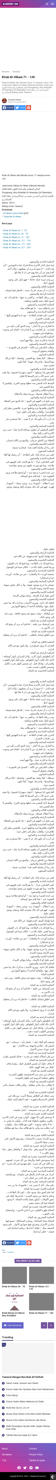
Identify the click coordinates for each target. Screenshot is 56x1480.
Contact (33, 1448)
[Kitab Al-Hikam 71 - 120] (41, 1301)
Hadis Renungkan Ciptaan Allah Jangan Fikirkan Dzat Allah (28, 1427)
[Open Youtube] (37, 1467)
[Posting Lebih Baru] (51, 1325)
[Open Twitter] (25, 1467)
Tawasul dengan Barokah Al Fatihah (22, 1377)
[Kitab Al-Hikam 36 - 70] (14, 1275)
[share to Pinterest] (28, 107)
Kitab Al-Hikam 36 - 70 (13, 1286)
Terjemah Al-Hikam (12, 216)
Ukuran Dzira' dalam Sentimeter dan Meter (26, 1420)
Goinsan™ (42, 1476)
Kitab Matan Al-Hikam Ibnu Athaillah (13, 1314)
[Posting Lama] (44, 1325)
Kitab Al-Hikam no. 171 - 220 (16, 244)
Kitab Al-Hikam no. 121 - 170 (16, 240)
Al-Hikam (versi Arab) (13, 213)
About (5, 1448)
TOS (4, 1460)
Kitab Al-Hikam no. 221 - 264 (16, 247)
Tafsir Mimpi (12, 1395)
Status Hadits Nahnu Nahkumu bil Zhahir (25, 1401)
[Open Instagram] (31, 1467)
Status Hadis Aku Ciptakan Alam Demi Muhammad (30, 1389)
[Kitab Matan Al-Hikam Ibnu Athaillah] (14, 1301)
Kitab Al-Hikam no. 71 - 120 (16, 237)
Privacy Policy (36, 1454)
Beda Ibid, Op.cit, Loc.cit (17, 1407)
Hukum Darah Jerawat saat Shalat (22, 1383)
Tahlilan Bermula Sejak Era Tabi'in (21, 1435)
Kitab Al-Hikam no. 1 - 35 (15, 230)
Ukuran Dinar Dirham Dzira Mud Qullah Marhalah (28, 1414)
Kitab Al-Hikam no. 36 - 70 (15, 234)
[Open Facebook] (19, 1467)
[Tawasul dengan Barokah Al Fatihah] (28, 1358)
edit (3, 1250)
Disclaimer (7, 1454)
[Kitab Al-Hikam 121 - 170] (41, 1275)
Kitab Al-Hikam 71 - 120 (41, 1313)
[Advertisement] (28, 39)
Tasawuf (10, 1252)
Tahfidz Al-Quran (37, 1460)
